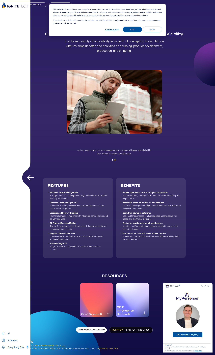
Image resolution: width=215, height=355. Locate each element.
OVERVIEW (118, 330)
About (9, 350)
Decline (152, 29)
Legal (99, 349)
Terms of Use (113, 349)
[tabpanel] (114, 153)
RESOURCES (143, 330)
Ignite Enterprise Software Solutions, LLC (50, 346)
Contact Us (35, 5)
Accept (132, 29)
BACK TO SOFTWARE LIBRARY (91, 330)
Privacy (105, 349)
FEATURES (130, 330)
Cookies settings (112, 29)
